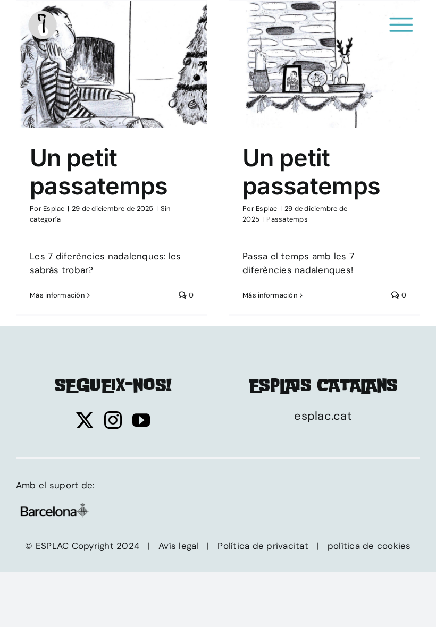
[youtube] (141, 420)
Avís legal (178, 546)
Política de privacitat (262, 546)
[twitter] (85, 420)
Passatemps (324, 73)
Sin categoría (111, 73)
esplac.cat (323, 415)
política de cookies (369, 546)
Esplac (54, 208)
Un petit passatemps (111, 58)
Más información (57, 295)
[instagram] (113, 420)
